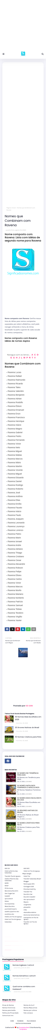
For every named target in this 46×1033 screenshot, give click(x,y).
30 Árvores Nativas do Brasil (27, 727)
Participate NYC (29, 884)
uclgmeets (27, 904)
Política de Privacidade (10, 1013)
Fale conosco (28, 1013)
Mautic (26, 902)
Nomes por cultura (30, 1010)
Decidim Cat (28, 894)
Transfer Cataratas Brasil (32, 879)
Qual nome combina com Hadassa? (24, 987)
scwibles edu (9, 914)
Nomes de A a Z (29, 1005)
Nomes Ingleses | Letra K (23, 965)
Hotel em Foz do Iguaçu (32, 871)
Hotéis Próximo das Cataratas (11, 879)
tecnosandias (9, 904)
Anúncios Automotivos (32, 915)
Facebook (20, 1021)
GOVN (6, 883)
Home (12, 1021)
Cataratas (8, 922)
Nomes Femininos (8, 1008)
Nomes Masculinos (30, 1008)
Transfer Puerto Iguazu (13, 876)
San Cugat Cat (10, 893)
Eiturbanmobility (30, 889)
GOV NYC (26, 868)
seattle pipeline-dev (12, 911)
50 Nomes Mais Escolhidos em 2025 (28, 718)
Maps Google (26, 873)
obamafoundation (30, 912)
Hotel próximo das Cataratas (11, 872)
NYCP (6, 886)
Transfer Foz (28, 892)
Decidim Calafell (29, 897)
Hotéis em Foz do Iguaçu (13, 917)
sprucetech (9, 898)
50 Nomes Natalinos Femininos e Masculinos (28, 786)
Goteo (7, 901)
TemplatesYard (24, 1027)
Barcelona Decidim (11, 891)
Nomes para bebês (9, 1010)
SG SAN (29, 705)
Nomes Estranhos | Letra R (24, 976)
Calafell (7, 896)
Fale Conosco (31, 1021)
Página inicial (11, 208)
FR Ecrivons (9, 888)
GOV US (7, 868)
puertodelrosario (11, 909)
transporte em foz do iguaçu (31, 918)
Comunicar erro (7, 1015)
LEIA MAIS (29, 781)
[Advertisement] (23, 26)
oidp (25, 910)
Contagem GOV (29, 886)
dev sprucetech (29, 899)
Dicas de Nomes (8, 1005)
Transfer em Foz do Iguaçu (30, 922)
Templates (23, 1029)
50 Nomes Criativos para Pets (28, 737)
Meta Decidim (10, 906)
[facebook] (8, 761)
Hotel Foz (27, 876)
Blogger (26, 881)
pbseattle (27, 907)
